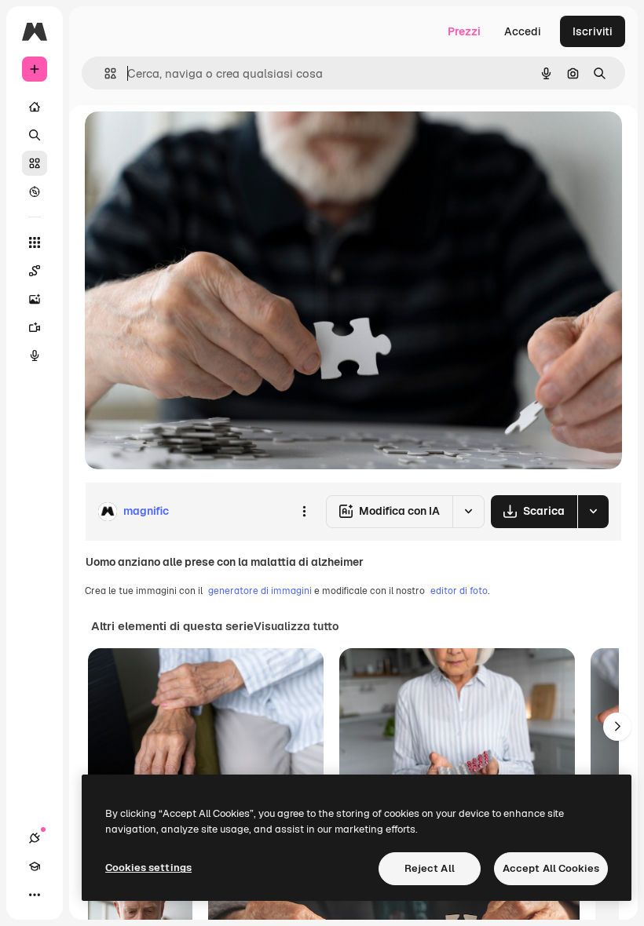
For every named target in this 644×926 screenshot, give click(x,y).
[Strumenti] (34, 242)
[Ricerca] (34, 135)
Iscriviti (593, 31)
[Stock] (34, 163)
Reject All (429, 868)
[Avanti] (617, 726)
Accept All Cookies (551, 868)
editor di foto (459, 591)
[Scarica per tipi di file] (593, 511)
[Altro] (34, 894)
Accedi (522, 31)
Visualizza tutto (296, 626)
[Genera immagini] (34, 299)
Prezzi (464, 31)
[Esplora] (34, 191)
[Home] (34, 106)
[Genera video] (34, 327)
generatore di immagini (260, 591)
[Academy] (34, 866)
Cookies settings (148, 867)
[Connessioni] (34, 838)
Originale (188, 140)
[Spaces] (34, 270)
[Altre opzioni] (304, 511)
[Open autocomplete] (104, 73)
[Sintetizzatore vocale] (34, 355)
